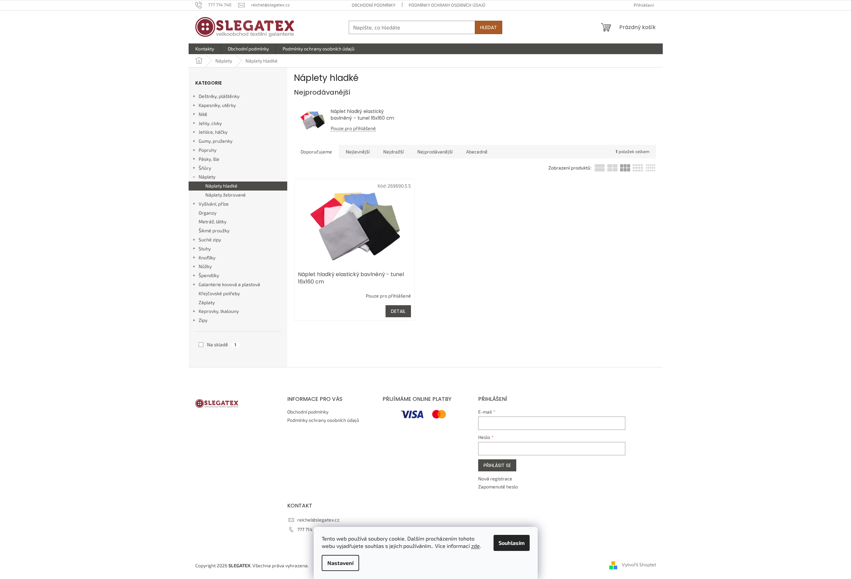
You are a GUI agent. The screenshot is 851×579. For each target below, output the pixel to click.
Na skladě (221, 344)
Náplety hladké (221, 186)
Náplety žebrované (225, 195)
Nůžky (205, 266)
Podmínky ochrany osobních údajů (447, 5)
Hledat (488, 27)
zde (475, 546)
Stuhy (205, 248)
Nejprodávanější (434, 151)
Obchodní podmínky (373, 5)
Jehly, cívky (210, 123)
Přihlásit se (497, 465)
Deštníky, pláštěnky (219, 96)
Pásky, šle (209, 159)
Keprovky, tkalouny (219, 311)
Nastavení (340, 563)
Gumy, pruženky (215, 141)
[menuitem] (205, 48)
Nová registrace (495, 478)
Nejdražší (393, 151)
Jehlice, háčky (213, 132)
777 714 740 (309, 529)
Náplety (207, 177)
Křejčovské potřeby (219, 293)
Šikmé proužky (214, 230)
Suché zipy (210, 239)
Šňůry (205, 168)
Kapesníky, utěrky (217, 105)
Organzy (207, 213)
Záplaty (207, 302)
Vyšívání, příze (214, 204)
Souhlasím (512, 543)
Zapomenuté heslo (498, 486)
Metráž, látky (212, 221)
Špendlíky (209, 275)
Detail (398, 311)
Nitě (203, 114)
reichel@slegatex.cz (318, 520)
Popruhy (207, 150)
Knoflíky (207, 257)
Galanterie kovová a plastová (229, 284)
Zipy (203, 320)
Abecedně (477, 151)
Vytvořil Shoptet (639, 565)
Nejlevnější (357, 151)
